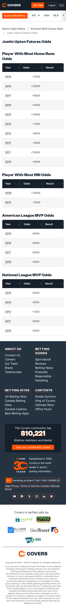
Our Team (11, 363)
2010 (8, 161)
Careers (10, 359)
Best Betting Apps (17, 413)
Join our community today (33, 447)
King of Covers (45, 400)
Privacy (15, 485)
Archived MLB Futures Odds (47, 28)
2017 (8, 95)
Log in (51, 5)
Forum (8, 489)
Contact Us (12, 355)
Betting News (44, 368)
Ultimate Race (44, 405)
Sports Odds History (14, 28)
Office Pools (43, 409)
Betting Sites (17, 390)
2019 (8, 76)
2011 (8, 152)
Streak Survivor (45, 396)
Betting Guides (42, 351)
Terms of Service (30, 485)
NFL (34, 15)
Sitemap (55, 485)
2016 (8, 104)
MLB (55, 15)
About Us (13, 349)
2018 (8, 86)
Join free (38, 5)
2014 (8, 123)
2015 (8, 114)
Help (7, 485)
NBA (46, 15)
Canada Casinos (16, 409)
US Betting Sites (16, 396)
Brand (9, 368)
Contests (43, 390)
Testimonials (13, 372)
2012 (8, 142)
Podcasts (41, 372)
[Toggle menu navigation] (61, 5)
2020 (8, 192)
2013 (8, 133)
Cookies (44, 485)
